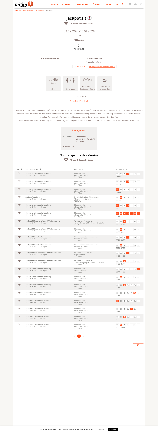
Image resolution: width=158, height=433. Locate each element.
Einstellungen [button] (100, 429)
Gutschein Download (79, 101)
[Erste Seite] (74, 336)
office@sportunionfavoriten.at (102, 66)
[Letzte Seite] (84, 336)
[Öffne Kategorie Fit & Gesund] (66, 23)
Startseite (18, 10)
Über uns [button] (96, 4)
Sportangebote (28, 10)
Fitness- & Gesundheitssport (82, 23)
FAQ (117, 4)
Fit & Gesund (39, 10)
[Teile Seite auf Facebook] (138, 345)
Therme (108, 4)
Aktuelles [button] (66, 4)
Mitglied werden (81, 4)
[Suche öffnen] (122, 4)
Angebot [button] (54, 4)
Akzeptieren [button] (112, 429)
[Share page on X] (141, 345)
